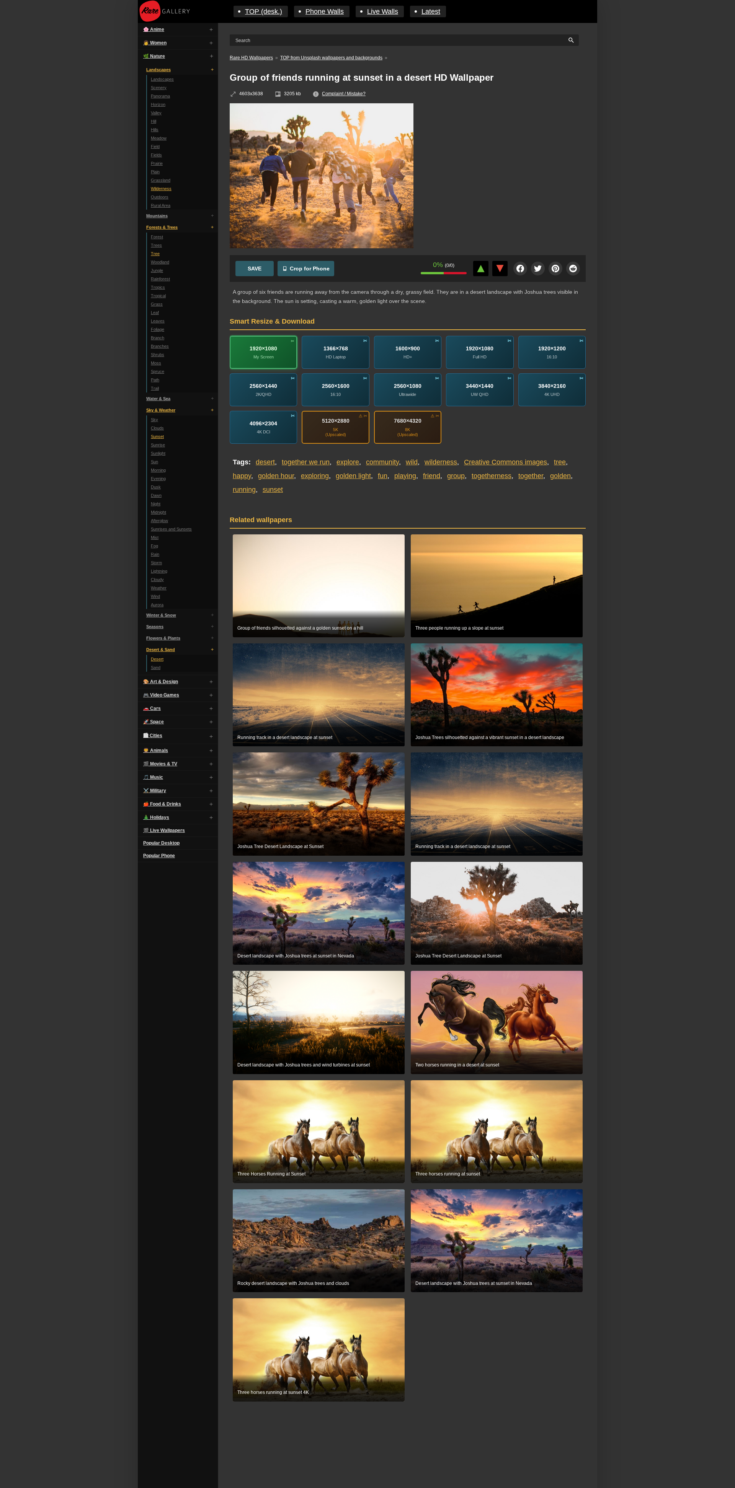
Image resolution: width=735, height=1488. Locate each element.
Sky (154, 419)
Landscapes (158, 69)
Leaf (155, 312)
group (456, 476)
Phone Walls (324, 11)
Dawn (156, 495)
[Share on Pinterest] (555, 268)
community (382, 462)
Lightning (159, 571)
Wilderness (161, 188)
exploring (315, 476)
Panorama (160, 96)
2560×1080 (407, 386)
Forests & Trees (162, 227)
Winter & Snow (161, 615)
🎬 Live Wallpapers (164, 830)
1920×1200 (552, 348)
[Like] (480, 268)
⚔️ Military (154, 790)
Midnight (158, 512)
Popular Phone (159, 855)
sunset (273, 489)
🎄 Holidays (156, 817)
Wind (155, 596)
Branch (157, 337)
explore (347, 462)
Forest (157, 236)
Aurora (157, 604)
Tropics (158, 287)
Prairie (157, 163)
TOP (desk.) (263, 11)
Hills (154, 129)
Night (155, 503)
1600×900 (407, 348)
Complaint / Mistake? (344, 93)
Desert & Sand (160, 649)
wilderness (441, 462)
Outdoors (159, 197)
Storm (156, 562)
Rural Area (160, 205)
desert (265, 462)
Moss (156, 363)
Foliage (157, 329)
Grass (157, 304)
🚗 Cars (152, 708)
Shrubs (157, 354)
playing (405, 476)
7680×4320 (407, 421)
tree (560, 462)
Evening (158, 478)
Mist (154, 537)
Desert (157, 659)
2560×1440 (263, 386)
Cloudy (157, 579)
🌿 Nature (154, 56)
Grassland (160, 180)
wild (412, 462)
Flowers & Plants (163, 638)
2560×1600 (336, 386)
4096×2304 (263, 423)
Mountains (157, 215)
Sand (155, 667)
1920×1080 (263, 348)
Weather (159, 588)
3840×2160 (552, 386)
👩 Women (155, 43)
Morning (158, 470)
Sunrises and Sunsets (171, 529)
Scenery (159, 87)
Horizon (158, 104)
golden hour (276, 476)
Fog (154, 546)
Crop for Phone (310, 268)
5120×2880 (336, 421)
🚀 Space (153, 721)
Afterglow (159, 520)
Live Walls (382, 11)
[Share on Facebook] (520, 268)
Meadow (159, 138)
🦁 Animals (155, 750)
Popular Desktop (161, 843)
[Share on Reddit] (573, 268)
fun (382, 476)
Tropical (158, 295)
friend (431, 476)
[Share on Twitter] (538, 268)
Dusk (156, 487)
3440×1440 (479, 386)
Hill (153, 121)
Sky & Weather (160, 410)
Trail (155, 388)
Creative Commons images (505, 462)
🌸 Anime (153, 29)
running (244, 489)
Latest (430, 11)
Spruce (157, 371)
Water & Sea (158, 398)
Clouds (157, 428)
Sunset (157, 436)
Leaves (158, 321)
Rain (155, 554)
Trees (156, 245)
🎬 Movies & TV (160, 764)
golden (560, 476)
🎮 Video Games (161, 695)
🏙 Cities (152, 735)
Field (155, 146)
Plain (155, 171)
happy (242, 476)
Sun (154, 461)
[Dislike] (500, 268)
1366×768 (335, 348)
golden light (353, 476)
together (530, 476)
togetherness (491, 476)
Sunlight (158, 453)
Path (155, 380)
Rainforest (160, 279)
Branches (160, 346)
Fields (156, 155)
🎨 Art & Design (160, 681)
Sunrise (158, 445)
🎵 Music (153, 777)
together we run (306, 462)
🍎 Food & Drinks (162, 804)
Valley (156, 113)
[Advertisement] (505, 158)
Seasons (154, 626)
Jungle (157, 270)
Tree (155, 253)
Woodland (160, 262)
